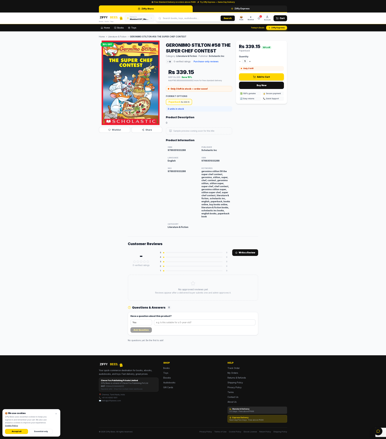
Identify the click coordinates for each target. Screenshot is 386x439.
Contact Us (233, 397)
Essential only (41, 431)
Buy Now (261, 85)
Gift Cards (168, 387)
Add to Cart (263, 77)
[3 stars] (141, 261)
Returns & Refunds (237, 377)
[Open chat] (378, 431)
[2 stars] (137, 261)
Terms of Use (220, 432)
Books (120, 27)
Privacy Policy (235, 387)
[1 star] (134, 261)
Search (228, 18)
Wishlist (116, 129)
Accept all (16, 431)
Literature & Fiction (117, 36)
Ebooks (167, 377)
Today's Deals (257, 28)
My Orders (233, 373)
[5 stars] (147, 261)
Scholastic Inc (216, 56)
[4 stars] (144, 261)
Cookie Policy (235, 432)
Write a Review (247, 252)
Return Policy (265, 432)
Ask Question (141, 330)
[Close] (56, 413)
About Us (232, 402)
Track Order (234, 368)
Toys (133, 27)
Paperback (179, 102)
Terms (231, 392)
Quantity (243, 56)
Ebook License (250, 432)
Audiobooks (169, 382)
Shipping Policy (235, 382)
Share (149, 129)
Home (107, 27)
